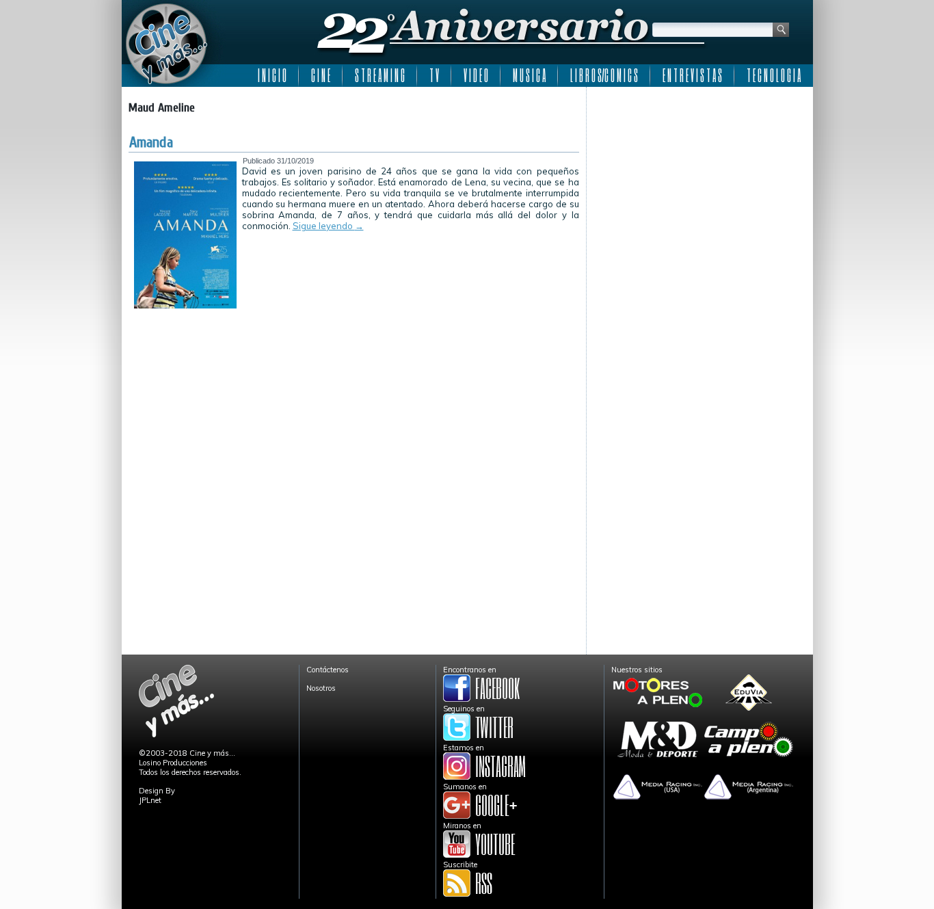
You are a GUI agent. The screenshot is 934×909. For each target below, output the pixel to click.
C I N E (320, 75)
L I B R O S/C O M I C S (604, 75)
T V (434, 75)
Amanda (151, 142)
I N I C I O (272, 75)
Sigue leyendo (328, 225)
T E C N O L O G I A (774, 75)
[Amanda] (185, 306)
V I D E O (476, 75)
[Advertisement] (699, 179)
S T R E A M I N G (380, 75)
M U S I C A (529, 75)
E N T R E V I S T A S (692, 75)
